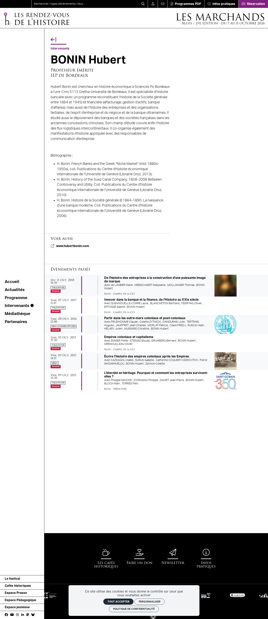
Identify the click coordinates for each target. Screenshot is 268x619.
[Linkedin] (22, 614)
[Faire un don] (153, 4)
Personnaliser (149, 601)
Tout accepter (118, 601)
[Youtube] (12, 614)
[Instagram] (17, 614)
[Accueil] (15, 4)
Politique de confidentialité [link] (134, 608)
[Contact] (162, 4)
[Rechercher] (143, 4)
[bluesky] (33, 614)
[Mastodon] (27, 614)
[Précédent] (53, 39)
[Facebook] (6, 614)
